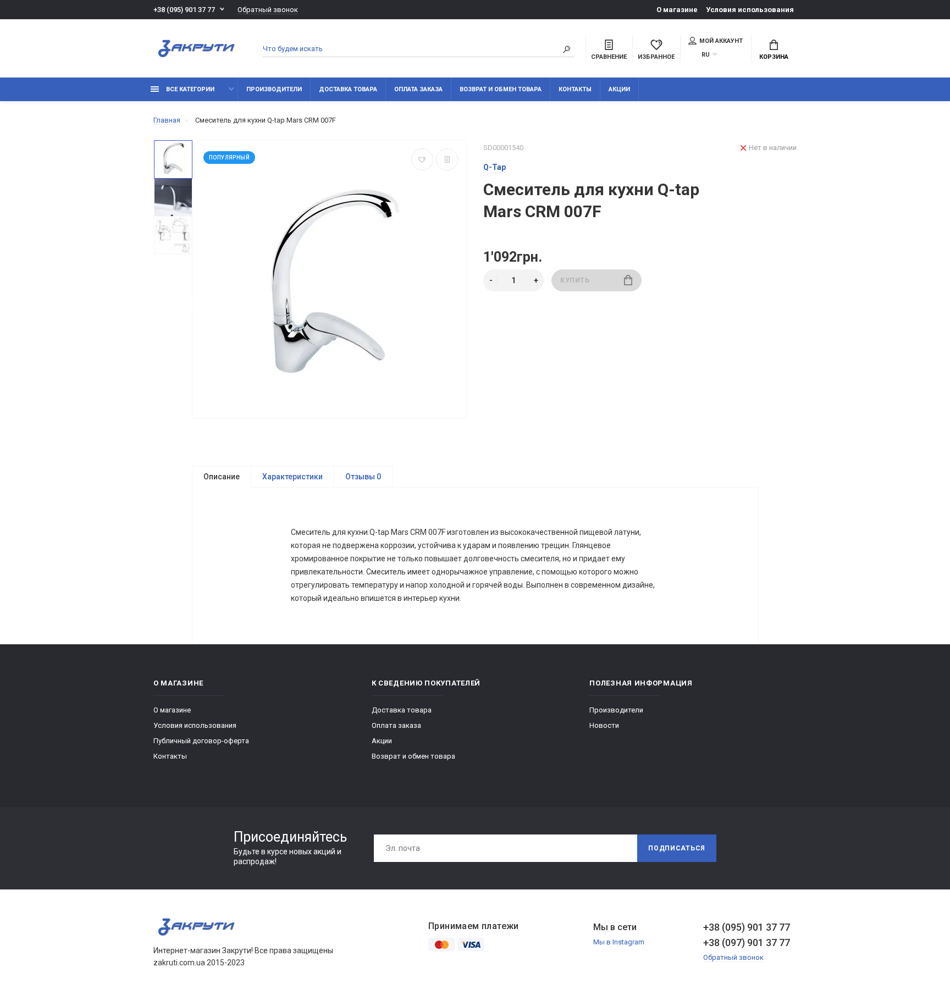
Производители (274, 89)
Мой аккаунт (721, 41)
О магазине (677, 9)
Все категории (189, 89)
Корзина (773, 56)
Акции (619, 89)
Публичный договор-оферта (201, 741)
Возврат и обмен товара (501, 89)
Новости (604, 725)
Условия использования (750, 9)
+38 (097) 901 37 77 (746, 942)
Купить (575, 280)
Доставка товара (348, 89)
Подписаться (676, 848)
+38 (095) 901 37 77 (184, 9)
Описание (221, 476)
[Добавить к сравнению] (447, 159)
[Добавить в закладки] (422, 159)
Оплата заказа (418, 89)
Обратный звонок (268, 9)
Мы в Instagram (618, 942)
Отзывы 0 (363, 476)
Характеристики (292, 476)
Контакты (575, 89)
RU (706, 54)
